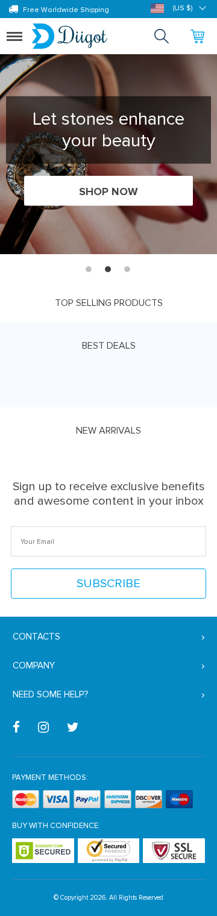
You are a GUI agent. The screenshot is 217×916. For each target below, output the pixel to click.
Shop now (108, 191)
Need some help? (50, 694)
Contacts (36, 636)
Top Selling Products (109, 303)
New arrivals (108, 431)
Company (34, 665)
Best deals (109, 346)
